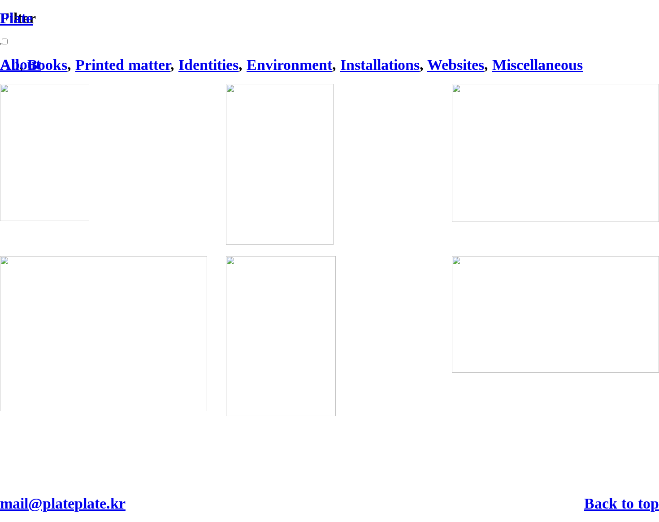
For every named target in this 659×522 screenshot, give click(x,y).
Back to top (621, 503)
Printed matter (122, 65)
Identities (208, 65)
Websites (455, 65)
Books (47, 65)
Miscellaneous (537, 65)
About (20, 64)
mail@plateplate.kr (63, 503)
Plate (16, 18)
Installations (380, 65)
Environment (289, 65)
